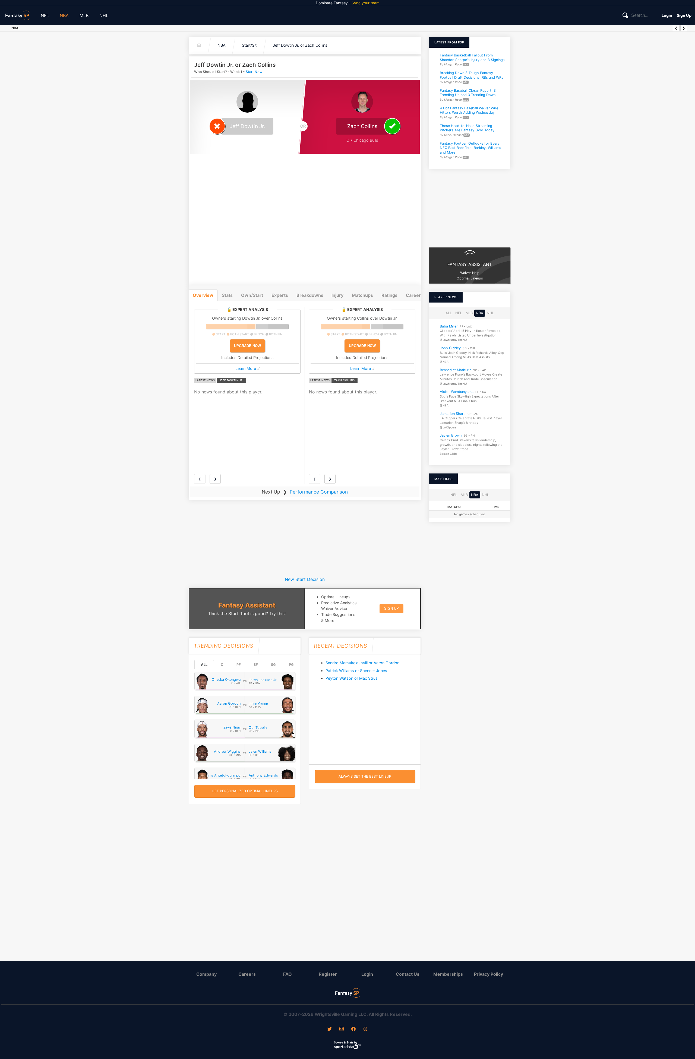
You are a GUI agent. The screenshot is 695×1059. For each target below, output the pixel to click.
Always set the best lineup (365, 776)
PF (238, 665)
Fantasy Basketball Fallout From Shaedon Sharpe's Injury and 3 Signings (472, 57)
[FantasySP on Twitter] (329, 1029)
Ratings (389, 295)
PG (291, 665)
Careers (247, 974)
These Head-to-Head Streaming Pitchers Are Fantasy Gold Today (467, 128)
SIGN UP (391, 608)
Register (328, 974)
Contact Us (407, 974)
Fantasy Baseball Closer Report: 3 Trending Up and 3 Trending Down (468, 92)
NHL (103, 15)
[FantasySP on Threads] (365, 1029)
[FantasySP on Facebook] (353, 1029)
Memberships (448, 974)
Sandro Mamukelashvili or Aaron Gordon (362, 662)
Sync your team (366, 3)
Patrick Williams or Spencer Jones (356, 670)
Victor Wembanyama (456, 392)
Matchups (362, 295)
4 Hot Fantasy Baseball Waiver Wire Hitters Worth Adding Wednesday (469, 110)
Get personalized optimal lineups (245, 791)
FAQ (287, 974)
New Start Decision (305, 579)
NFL (45, 15)
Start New (254, 72)
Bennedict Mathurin (455, 370)
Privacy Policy (488, 974)
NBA (64, 15)
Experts (279, 295)
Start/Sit (249, 45)
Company (206, 974)
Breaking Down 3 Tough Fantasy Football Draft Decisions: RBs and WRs (471, 75)
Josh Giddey (450, 348)
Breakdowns (309, 295)
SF (256, 665)
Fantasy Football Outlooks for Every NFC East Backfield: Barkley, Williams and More (470, 147)
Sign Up (684, 15)
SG (273, 665)
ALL (204, 665)
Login (667, 15)
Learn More (245, 368)
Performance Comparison (319, 492)
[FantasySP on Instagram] (341, 1029)
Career (413, 295)
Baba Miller (449, 326)
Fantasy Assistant (246, 605)
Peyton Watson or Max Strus (352, 678)
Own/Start (252, 295)
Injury (337, 295)
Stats (227, 295)
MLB (84, 15)
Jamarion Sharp (453, 414)
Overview (203, 295)
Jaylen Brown (451, 436)
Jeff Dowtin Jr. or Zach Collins (300, 45)
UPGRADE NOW (247, 346)
